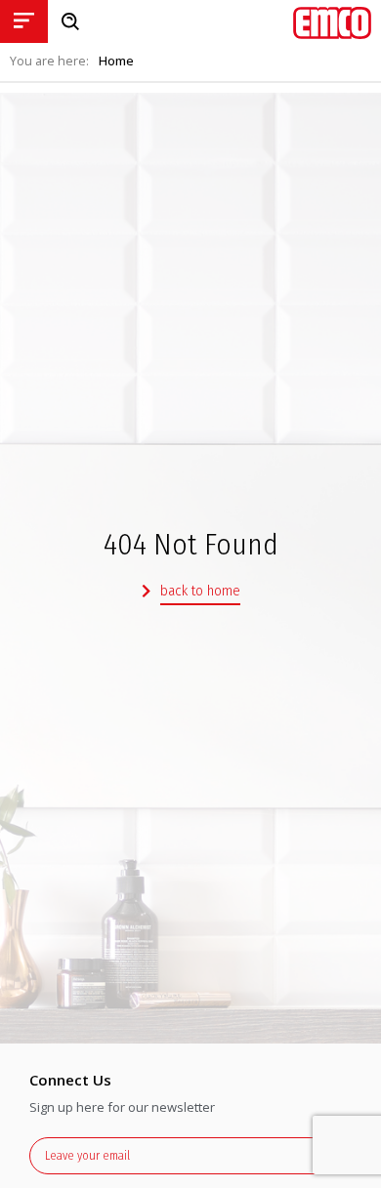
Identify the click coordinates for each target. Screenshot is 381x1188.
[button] (191, 592)
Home (116, 61)
